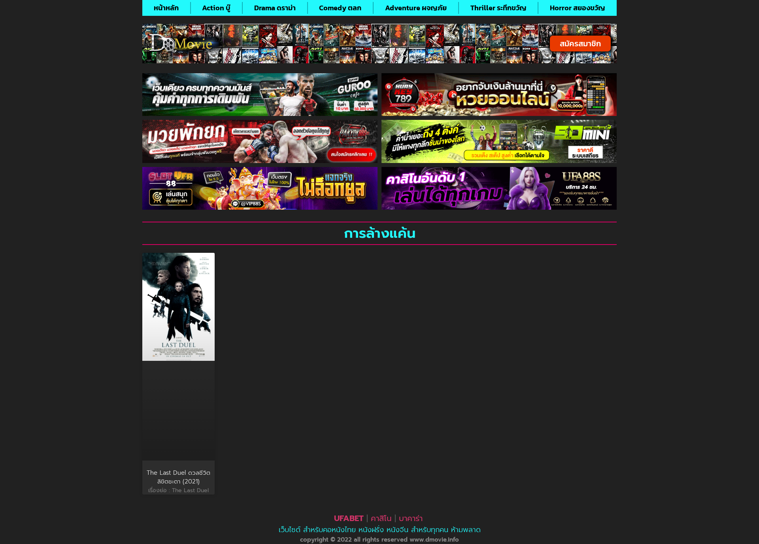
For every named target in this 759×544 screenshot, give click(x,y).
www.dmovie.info (434, 539)
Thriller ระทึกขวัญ (498, 7)
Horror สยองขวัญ (577, 7)
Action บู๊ (216, 7)
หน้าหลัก (166, 7)
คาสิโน (381, 518)
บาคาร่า (411, 518)
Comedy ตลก (340, 7)
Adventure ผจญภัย (416, 7)
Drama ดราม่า (275, 7)
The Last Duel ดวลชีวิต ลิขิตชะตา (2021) (178, 477)
